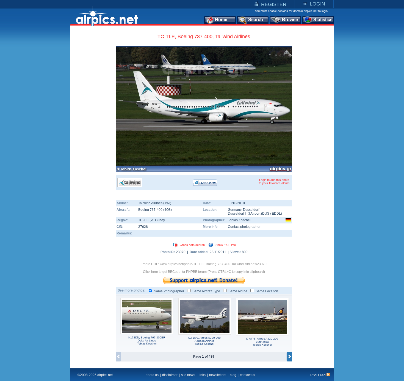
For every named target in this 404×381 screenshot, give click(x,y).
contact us (247, 375)
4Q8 (167, 210)
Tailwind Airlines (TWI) (154, 203)
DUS (265, 213)
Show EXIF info (225, 244)
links (202, 375)
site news (188, 375)
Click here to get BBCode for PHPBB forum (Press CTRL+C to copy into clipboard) (204, 272)
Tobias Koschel (239, 220)
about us (152, 375)
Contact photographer (244, 227)
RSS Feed (318, 375)
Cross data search (192, 244)
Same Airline (238, 291)
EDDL (276, 213)
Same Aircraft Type (206, 291)
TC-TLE (144, 220)
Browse (290, 19)
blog (233, 375)
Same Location (267, 291)
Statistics (323, 19)
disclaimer (170, 375)
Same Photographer (169, 291)
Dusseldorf (251, 210)
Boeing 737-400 (150, 210)
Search (255, 19)
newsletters (217, 375)
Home (221, 19)
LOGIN (317, 4)
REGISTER (273, 4)
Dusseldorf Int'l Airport (244, 213)
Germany (234, 210)
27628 (143, 227)
